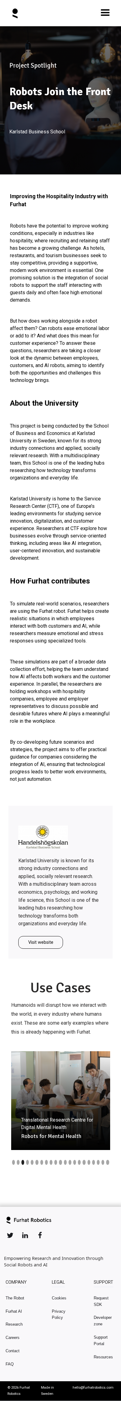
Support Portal (101, 1340)
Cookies (59, 1298)
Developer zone (103, 1320)
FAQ (10, 1364)
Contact (13, 1351)
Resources (103, 1357)
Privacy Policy (58, 1314)
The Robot (15, 1298)
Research (14, 1324)
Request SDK (101, 1301)
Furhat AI (14, 1311)
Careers (13, 1337)
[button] (105, 13)
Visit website (40, 942)
